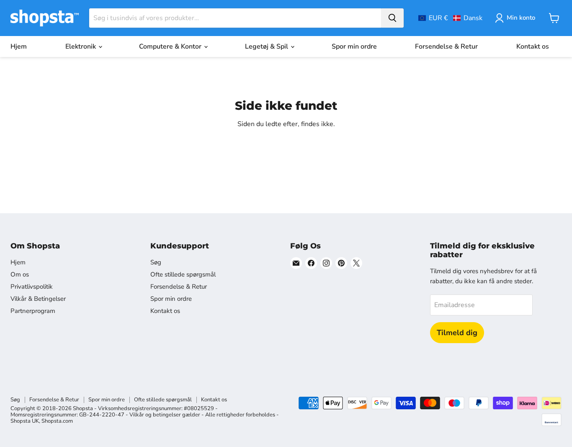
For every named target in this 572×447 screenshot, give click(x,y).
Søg (155, 262)
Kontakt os (532, 46)
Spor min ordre (354, 46)
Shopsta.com (57, 421)
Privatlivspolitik (31, 286)
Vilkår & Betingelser (38, 299)
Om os (19, 274)
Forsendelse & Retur (446, 46)
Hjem (18, 46)
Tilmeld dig (457, 333)
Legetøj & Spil (267, 46)
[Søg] (392, 18)
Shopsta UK (24, 421)
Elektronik (81, 46)
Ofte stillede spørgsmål (183, 274)
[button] (450, 18)
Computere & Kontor (171, 46)
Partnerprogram (32, 311)
